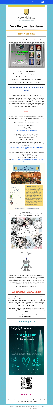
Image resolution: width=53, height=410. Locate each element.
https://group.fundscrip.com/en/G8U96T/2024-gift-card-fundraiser (28, 160)
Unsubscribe (17, 408)
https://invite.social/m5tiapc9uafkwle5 (26, 130)
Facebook (30, 400)
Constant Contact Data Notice (32, 408)
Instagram (22, 400)
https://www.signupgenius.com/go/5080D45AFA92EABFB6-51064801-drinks (26, 148)
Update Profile (23, 408)
